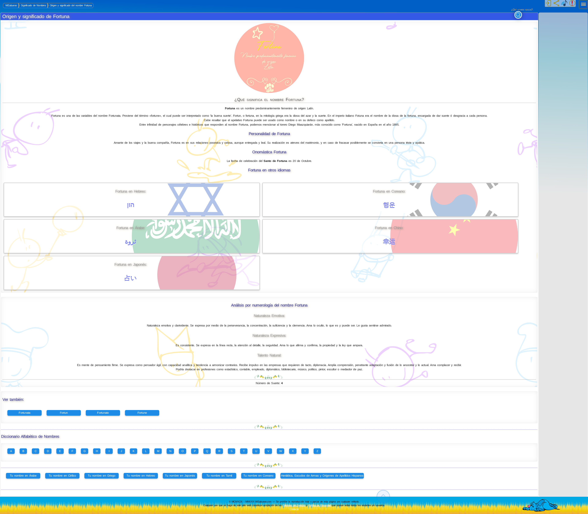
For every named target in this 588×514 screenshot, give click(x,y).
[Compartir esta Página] (556, 3)
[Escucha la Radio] (564, 3)
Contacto (294, 509)
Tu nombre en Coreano (258, 475)
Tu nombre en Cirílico (62, 475)
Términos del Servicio (294, 505)
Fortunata (24, 412)
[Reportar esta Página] (572, 3)
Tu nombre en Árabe (23, 475)
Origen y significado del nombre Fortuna (71, 5)
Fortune (142, 412)
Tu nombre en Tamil (219, 475)
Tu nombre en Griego (101, 475)
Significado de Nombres (33, 5)
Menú (582, 4)
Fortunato (103, 412)
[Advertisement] (563, 32)
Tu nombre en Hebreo (140, 475)
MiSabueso (11, 5)
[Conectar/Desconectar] (548, 3)
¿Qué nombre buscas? (522, 9)
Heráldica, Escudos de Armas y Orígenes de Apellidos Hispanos (322, 475)
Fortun (64, 412)
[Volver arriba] (383, 497)
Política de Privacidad (319, 505)
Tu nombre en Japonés (180, 475)
